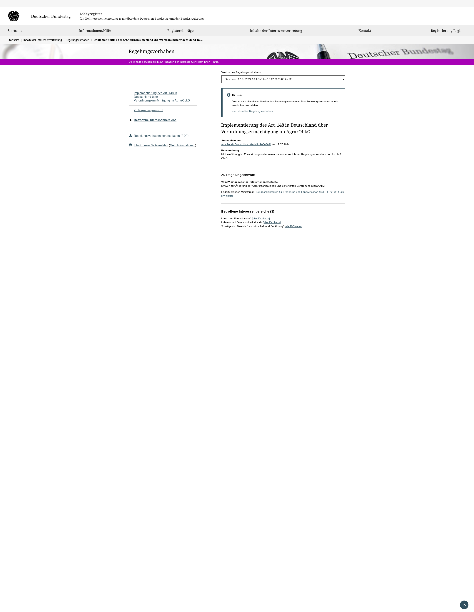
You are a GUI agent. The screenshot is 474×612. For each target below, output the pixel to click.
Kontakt (364, 30)
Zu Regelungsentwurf (148, 110)
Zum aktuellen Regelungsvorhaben (252, 111)
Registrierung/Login (447, 30)
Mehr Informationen (182, 145)
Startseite (15, 30)
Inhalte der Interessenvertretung (276, 30)
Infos (215, 61)
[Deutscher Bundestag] (41, 16)
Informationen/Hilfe (95, 30)
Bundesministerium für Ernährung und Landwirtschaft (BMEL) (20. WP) (297, 191)
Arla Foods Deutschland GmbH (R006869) (246, 144)
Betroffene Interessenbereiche (155, 120)
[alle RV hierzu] (261, 218)
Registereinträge (180, 30)
